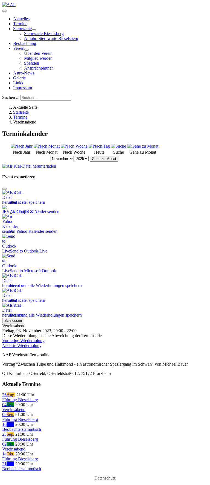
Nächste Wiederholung (22, 345)
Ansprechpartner (38, 68)
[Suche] (118, 146)
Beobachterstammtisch (21, 429)
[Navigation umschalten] (4, 11)
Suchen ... (10, 97)
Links (18, 83)
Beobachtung (24, 43)
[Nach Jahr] (22, 146)
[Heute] (99, 146)
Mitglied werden (38, 58)
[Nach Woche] (74, 146)
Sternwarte (22, 28)
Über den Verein (38, 53)
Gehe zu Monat (104, 159)
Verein (18, 48)
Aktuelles (21, 18)
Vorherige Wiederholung (23, 340)
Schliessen (13, 320)
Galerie (19, 78)
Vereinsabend (13, 409)
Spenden (31, 63)
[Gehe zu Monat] (142, 146)
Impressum (22, 87)
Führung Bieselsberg (20, 399)
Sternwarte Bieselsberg (44, 33)
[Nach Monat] (47, 146)
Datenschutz (105, 478)
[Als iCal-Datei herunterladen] (29, 164)
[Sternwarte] (34, 30)
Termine (20, 23)
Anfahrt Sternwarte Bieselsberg (51, 38)
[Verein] (26, 50)
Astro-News (23, 73)
